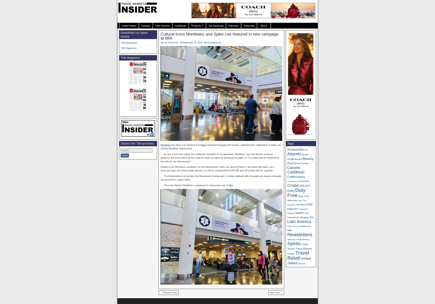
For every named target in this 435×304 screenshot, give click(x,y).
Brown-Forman (301, 163)
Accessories (295, 149)
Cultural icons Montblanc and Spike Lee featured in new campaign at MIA (220, 36)
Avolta (290, 159)
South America (303, 239)
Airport (223, 145)
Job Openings (215, 25)
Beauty (308, 159)
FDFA (309, 204)
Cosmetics (303, 181)
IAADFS (299, 213)
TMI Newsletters (129, 43)
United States (129, 25)
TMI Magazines (129, 48)
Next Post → (276, 292)
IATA (307, 213)
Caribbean (180, 25)
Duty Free (296, 192)
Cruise (293, 185)
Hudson (291, 213)
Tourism (291, 248)
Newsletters (299, 234)
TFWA (304, 244)
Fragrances (303, 209)
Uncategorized (214, 42)
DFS (307, 186)
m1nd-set (296, 226)
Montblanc (166, 145)
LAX (289, 226)
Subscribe (249, 25)
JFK (311, 217)
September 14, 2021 (192, 42)
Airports (294, 154)
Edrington (300, 205)
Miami (203, 145)
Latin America (162, 25)
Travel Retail (298, 255)
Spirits (294, 243)
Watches (302, 264)
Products (196, 25)
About (264, 25)
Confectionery (296, 176)
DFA (302, 185)
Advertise (234, 25)
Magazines (306, 226)
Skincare (291, 239)
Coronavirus (292, 181)
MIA (231, 185)
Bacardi (298, 159)
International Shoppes (298, 217)
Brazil (290, 163)
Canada (146, 25)
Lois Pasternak (170, 42)
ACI (306, 150)
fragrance (292, 208)
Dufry (291, 191)
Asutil (305, 154)
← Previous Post (168, 292)
